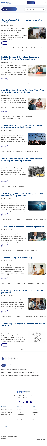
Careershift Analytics (6, 412)
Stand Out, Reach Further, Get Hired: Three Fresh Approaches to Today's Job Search (23, 91)
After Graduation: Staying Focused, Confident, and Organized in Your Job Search (22, 126)
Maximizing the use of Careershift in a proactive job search (22, 291)
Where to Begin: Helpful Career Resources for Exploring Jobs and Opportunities (21, 159)
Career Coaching (19, 50)
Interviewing (18, 118)
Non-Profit (19, 417)
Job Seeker (8, 47)
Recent (3, 365)
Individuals (19, 419)
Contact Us (30, 2)
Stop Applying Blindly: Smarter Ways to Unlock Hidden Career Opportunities (22, 194)
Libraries (19, 412)
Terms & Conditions (40, 439)
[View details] (16, 402)
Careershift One (5, 414)
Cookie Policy (42, 437)
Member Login (38, 2)
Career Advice (16, 47)
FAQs (33, 414)
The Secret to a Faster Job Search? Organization (22, 226)
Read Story (4, 43)
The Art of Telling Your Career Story (16, 257)
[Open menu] (45, 2)
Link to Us (34, 422)
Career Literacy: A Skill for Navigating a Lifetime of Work (22, 21)
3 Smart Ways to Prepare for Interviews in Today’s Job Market (23, 324)
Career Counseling (38, 47)
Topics (8, 365)
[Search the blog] (43, 9)
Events (33, 417)
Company (34, 409)
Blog (33, 419)
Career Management (27, 47)
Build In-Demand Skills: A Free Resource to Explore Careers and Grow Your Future (20, 58)
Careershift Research (6, 409)
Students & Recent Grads (7, 50)
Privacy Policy (33, 437)
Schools (19, 409)
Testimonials (35, 412)
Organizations (20, 414)
